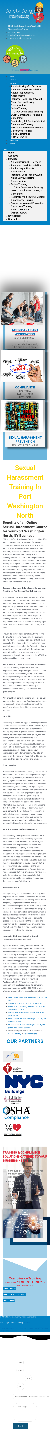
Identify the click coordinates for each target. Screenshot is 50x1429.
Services (13, 83)
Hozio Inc (26, 1323)
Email (15, 1386)
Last (15, 1370)
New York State (30, 1034)
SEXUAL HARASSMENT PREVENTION (25, 439)
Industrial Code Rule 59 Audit (26, 99)
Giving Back (14, 140)
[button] (25, 149)
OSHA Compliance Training (28, 111)
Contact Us (13, 143)
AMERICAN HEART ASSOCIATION (25, 332)
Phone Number (19, 1379)
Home (12, 76)
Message (16, 1401)
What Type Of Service (21, 1392)
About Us (13, 80)
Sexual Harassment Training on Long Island (16, 1328)
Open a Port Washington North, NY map (25, 1003)
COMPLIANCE (25, 387)
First (15, 1363)
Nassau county (14, 1034)
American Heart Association (26, 89)
